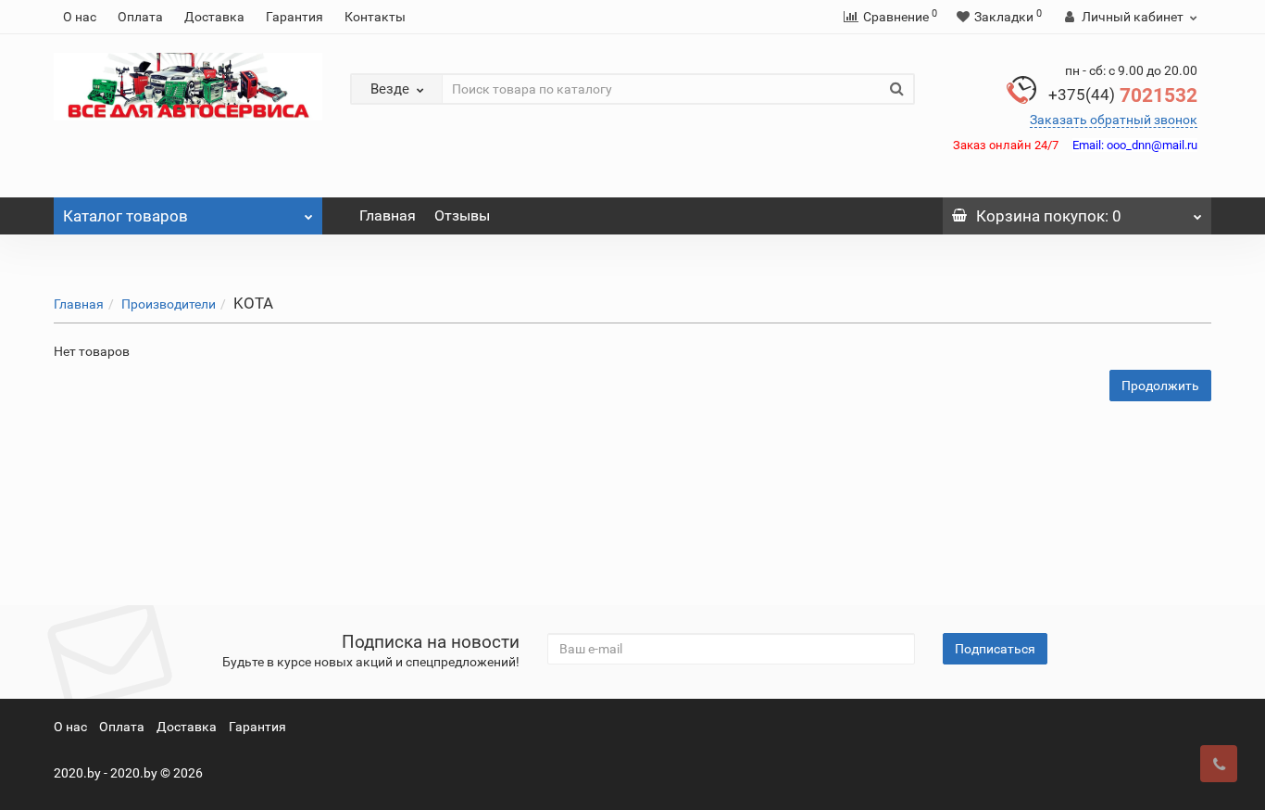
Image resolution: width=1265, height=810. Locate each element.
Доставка (214, 16)
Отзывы (462, 215)
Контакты (375, 16)
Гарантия (294, 16)
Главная (387, 215)
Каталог (125, 216)
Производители (168, 304)
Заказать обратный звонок (1113, 119)
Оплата (140, 16)
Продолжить (1160, 385)
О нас (79, 16)
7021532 (1122, 95)
